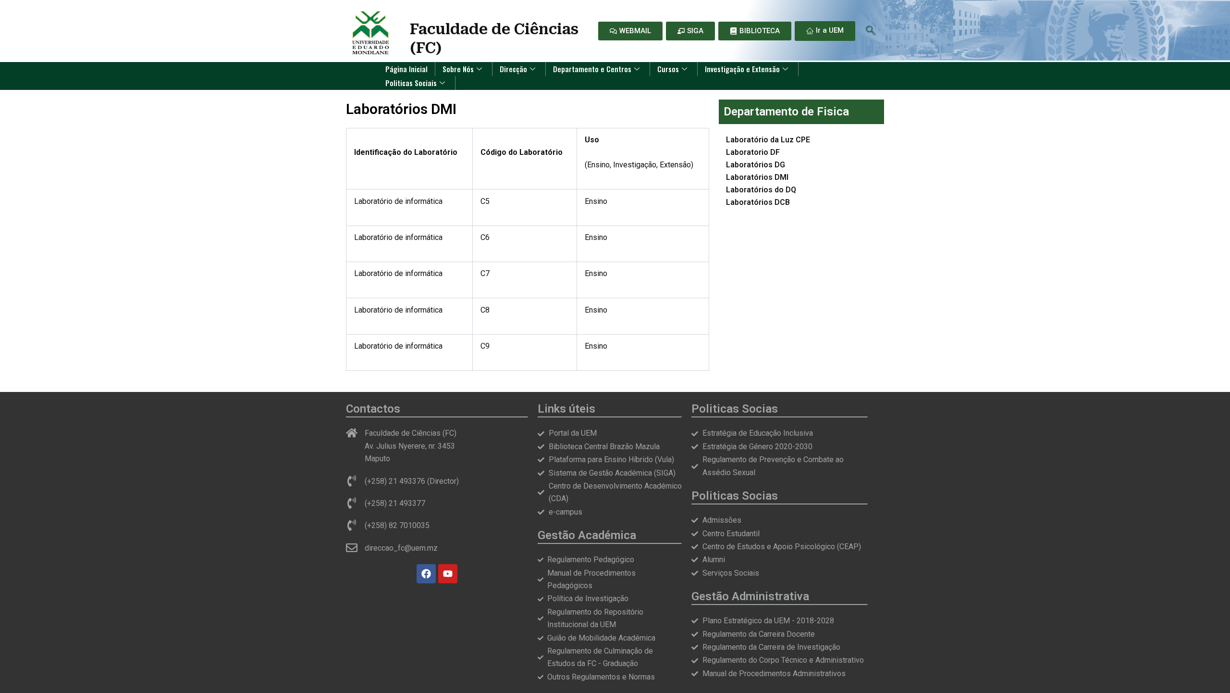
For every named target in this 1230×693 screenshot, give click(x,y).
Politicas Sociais (411, 82)
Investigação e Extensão (742, 68)
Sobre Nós (458, 68)
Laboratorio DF (753, 152)
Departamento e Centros (592, 68)
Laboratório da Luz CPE (768, 139)
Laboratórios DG (755, 164)
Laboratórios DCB (758, 202)
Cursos (668, 68)
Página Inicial (406, 68)
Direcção (513, 68)
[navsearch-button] (870, 31)
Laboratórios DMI (757, 177)
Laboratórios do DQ (761, 189)
